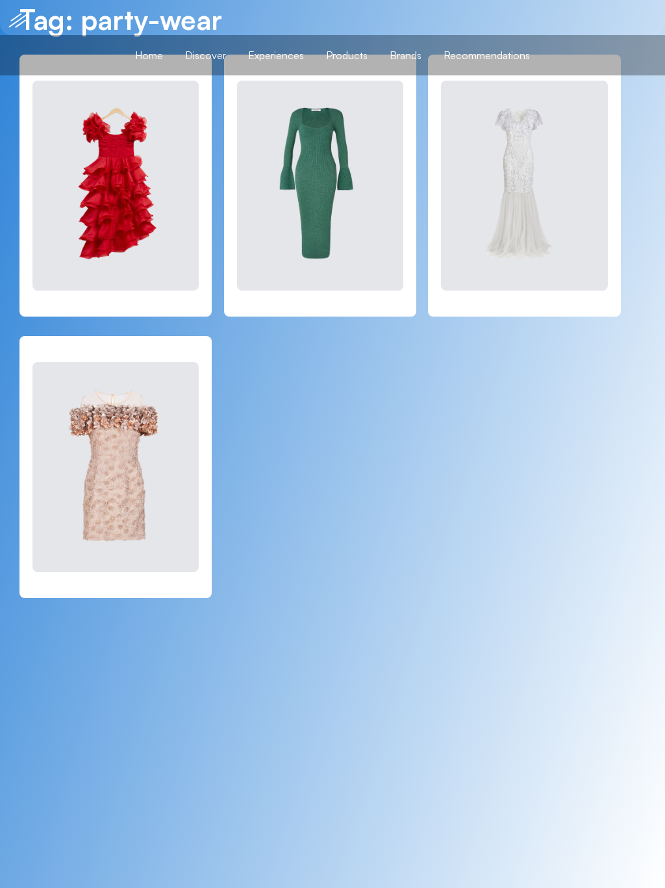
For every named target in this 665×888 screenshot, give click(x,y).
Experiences (276, 55)
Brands (405, 55)
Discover (205, 55)
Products (347, 55)
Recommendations (487, 55)
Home (149, 55)
